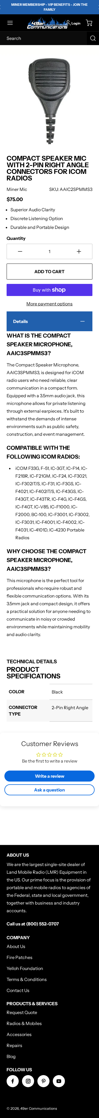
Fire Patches (19, 957)
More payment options (49, 303)
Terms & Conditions (27, 979)
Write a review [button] (49, 776)
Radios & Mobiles (24, 1023)
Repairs (14, 1045)
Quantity (16, 238)
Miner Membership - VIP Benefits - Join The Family (49, 7)
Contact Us (18, 990)
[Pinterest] (43, 1081)
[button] (13, 23)
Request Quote (22, 1012)
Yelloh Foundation (25, 968)
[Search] (93, 38)
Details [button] (20, 321)
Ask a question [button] (49, 790)
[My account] (68, 23)
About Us (16, 946)
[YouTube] (59, 1081)
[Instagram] (28, 1081)
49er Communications (38, 1108)
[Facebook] (13, 1081)
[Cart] (86, 23)
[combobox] (49, 38)
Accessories (19, 1034)
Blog (11, 1056)
